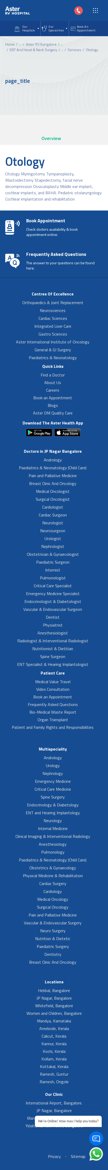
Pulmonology (52, 852)
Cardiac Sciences (53, 318)
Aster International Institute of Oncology (52, 342)
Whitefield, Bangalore (54, 1005)
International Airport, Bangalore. (54, 1103)
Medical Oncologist (52, 491)
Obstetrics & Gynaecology (52, 868)
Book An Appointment (86, 29)
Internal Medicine (53, 828)
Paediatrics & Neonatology (53, 357)
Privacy (54, 1156)
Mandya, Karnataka (54, 1021)
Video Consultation (52, 689)
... (20, 44)
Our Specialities (56, 29)
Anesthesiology (53, 844)
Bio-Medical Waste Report (52, 712)
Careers (52, 390)
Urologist (53, 538)
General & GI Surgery (53, 350)
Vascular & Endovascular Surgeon (52, 609)
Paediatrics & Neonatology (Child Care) (53, 468)
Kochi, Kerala (54, 1051)
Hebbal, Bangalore (54, 990)
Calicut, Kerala (54, 1036)
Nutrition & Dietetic (52, 938)
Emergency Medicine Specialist (53, 593)
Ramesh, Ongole (54, 1082)
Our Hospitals (28, 29)
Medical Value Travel (53, 681)
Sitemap (78, 1156)
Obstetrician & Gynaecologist (53, 554)
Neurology (53, 820)
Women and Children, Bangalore (54, 1013)
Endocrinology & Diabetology (53, 805)
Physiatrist (53, 625)
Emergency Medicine (53, 781)
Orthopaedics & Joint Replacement (52, 302)
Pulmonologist (53, 578)
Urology (53, 765)
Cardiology (53, 891)
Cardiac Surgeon (53, 515)
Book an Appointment (52, 398)
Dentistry (52, 954)
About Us (52, 382)
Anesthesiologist (52, 633)
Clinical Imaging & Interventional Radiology (52, 836)
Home (10, 44)
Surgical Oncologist (53, 499)
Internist (52, 570)
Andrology (53, 460)
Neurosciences (53, 310)
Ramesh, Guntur (54, 1074)
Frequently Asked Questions (53, 704)
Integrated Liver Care (52, 326)
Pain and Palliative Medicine (53, 475)
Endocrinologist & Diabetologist (52, 601)
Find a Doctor (53, 375)
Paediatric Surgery (53, 946)
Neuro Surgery (53, 931)
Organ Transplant (52, 719)
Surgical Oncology (52, 907)
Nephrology (52, 773)
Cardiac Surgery (52, 883)
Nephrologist (52, 546)
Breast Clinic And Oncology (52, 483)
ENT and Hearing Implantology (53, 813)
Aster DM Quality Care (53, 413)
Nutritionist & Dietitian (52, 648)
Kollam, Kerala (54, 1059)
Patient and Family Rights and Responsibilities (53, 727)
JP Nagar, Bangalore (54, 998)
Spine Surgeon (52, 656)
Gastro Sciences (53, 334)
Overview (51, 138)
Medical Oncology (52, 899)
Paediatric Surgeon (52, 562)
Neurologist (52, 523)
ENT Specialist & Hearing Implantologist (52, 664)
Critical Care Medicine (53, 789)
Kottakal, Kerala (54, 1066)
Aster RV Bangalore (41, 44)
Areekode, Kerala (54, 1028)
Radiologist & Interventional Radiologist (52, 641)
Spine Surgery (53, 797)
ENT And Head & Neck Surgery (33, 49)
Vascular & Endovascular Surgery (53, 923)
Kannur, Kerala (54, 1043)
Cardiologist (52, 507)
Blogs (53, 405)
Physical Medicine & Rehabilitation (53, 875)
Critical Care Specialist (53, 586)
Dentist (53, 617)
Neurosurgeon (52, 530)
